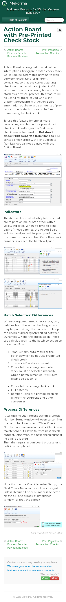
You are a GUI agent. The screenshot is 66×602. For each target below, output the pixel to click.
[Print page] (59, 30)
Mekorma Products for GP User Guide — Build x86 (33, 11)
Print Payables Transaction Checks (47, 51)
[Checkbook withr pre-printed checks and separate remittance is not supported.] (33, 293)
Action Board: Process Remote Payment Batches (17, 53)
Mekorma (18, 3)
